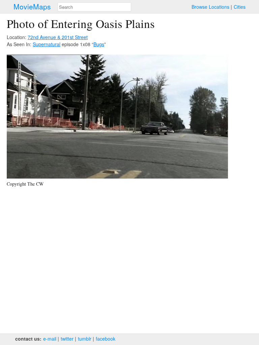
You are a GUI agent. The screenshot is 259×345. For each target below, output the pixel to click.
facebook (105, 338)
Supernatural (46, 44)
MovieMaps (32, 6)
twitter (67, 338)
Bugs (98, 44)
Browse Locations (210, 6)
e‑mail (49, 338)
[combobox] (94, 6)
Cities (240, 6)
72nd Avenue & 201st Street (58, 37)
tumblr (84, 338)
